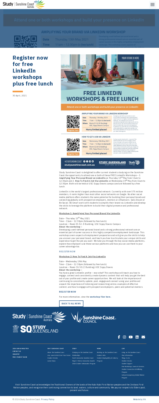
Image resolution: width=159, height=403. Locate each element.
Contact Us (17, 351)
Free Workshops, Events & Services (133, 366)
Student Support (127, 363)
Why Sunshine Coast (56, 348)
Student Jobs (101, 355)
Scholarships (76, 355)
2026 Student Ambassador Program (84, 363)
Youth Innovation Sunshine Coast (83, 358)
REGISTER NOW (67, 251)
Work (99, 348)
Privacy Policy (47, 399)
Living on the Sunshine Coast (131, 352)
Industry (16, 354)
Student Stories (53, 358)
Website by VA (139, 399)
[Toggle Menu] (152, 4)
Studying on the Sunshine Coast (82, 352)
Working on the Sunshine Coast (107, 352)
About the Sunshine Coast (56, 352)
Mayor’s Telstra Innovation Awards (83, 361)
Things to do (126, 358)
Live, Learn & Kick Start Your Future (59, 355)
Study (74, 348)
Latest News (52, 361)
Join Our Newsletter (21, 348)
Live (123, 348)
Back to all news (71, 303)
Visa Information (127, 355)
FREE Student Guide (20, 357)
